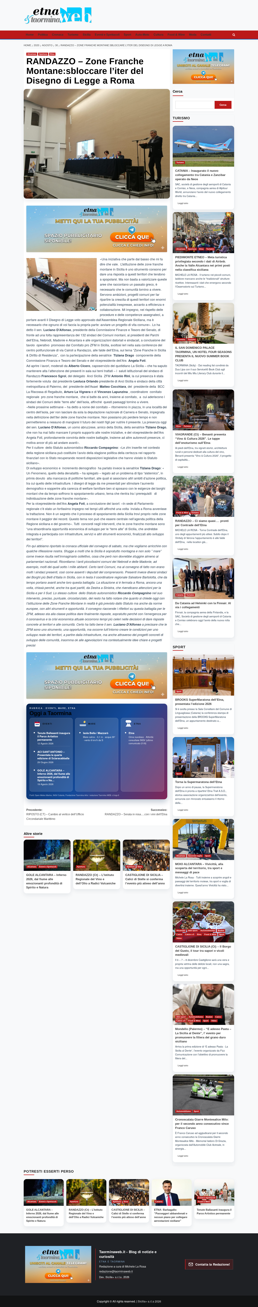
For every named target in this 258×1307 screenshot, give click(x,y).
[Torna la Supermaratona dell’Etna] (203, 757)
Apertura (43, 54)
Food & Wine (176, 34)
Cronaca (57, 34)
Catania (179, 595)
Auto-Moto (142, 34)
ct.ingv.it (115, 795)
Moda (192, 34)
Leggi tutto (184, 204)
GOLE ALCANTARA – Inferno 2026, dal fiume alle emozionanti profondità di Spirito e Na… (53, 775)
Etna (52, 54)
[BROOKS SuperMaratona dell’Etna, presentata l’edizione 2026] (203, 675)
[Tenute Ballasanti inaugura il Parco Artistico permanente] (214, 1192)
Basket (221, 930)
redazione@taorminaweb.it (116, 1271)
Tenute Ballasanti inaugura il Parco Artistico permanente (53, 736)
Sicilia (87, 34)
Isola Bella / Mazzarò (95, 733)
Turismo (73, 34)
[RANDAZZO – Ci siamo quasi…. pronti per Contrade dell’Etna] (203, 496)
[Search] (234, 35)
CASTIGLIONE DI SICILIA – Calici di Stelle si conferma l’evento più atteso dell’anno (145, 879)
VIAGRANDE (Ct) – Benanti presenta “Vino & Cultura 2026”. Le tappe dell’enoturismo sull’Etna (200, 439)
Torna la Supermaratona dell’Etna (198, 782)
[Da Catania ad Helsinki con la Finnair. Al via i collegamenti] (203, 578)
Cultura (158, 34)
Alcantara (31, 54)
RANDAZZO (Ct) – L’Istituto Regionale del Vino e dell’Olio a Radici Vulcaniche (95, 879)
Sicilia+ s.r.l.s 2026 (149, 1301)
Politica (43, 34)
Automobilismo (207, 930)
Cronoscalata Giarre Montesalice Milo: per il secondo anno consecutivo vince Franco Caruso (202, 1124)
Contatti (206, 34)
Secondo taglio (195, 856)
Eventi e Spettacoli (107, 34)
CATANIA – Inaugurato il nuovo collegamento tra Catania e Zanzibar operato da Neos (200, 175)
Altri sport (192, 930)
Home (30, 34)
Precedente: (55, 814)
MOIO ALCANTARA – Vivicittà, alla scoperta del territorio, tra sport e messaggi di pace (199, 868)
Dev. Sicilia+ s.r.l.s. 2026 (114, 1277)
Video (179, 938)
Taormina (180, 339)
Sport (127, 34)
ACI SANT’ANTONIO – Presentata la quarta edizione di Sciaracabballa (53, 755)
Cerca (177, 91)
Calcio (179, 934)
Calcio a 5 (189, 934)
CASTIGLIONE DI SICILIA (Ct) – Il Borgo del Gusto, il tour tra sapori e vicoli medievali (203, 951)
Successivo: (136, 812)
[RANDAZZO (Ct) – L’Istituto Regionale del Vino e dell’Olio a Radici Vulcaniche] (96, 855)
